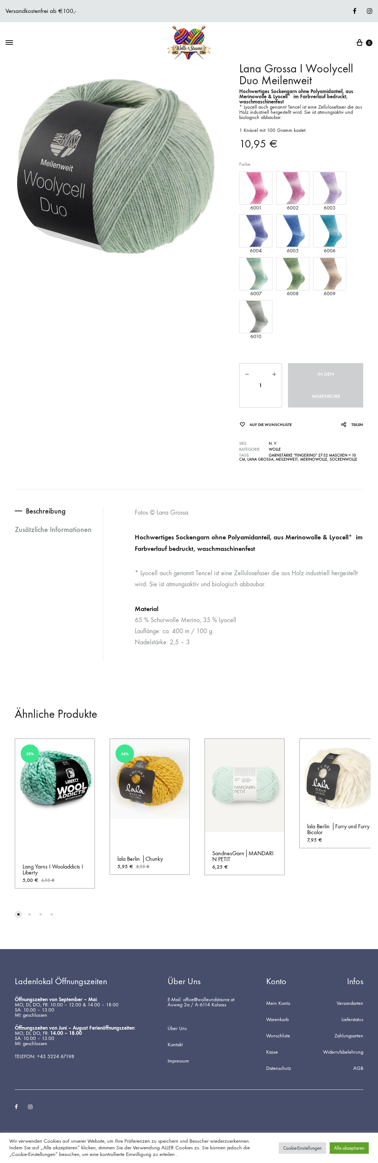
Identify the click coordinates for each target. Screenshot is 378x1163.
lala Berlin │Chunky (140, 858)
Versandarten (350, 1003)
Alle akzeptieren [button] (349, 1148)
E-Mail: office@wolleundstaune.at (201, 999)
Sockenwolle (343, 459)
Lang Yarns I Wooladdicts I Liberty (53, 869)
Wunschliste (278, 1035)
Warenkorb (277, 1019)
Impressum (178, 1061)
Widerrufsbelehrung (343, 1052)
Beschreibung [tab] (46, 511)
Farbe (245, 164)
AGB (358, 1068)
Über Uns (177, 1028)
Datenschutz (278, 1068)
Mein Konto (278, 1003)
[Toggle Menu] (9, 42)
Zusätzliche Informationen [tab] (53, 529)
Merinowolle (313, 459)
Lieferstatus (352, 1019)
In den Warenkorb (326, 385)
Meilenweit (287, 459)
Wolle (275, 449)
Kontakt (175, 1044)
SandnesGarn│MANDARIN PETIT (243, 856)
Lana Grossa (260, 459)
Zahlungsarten (348, 1035)
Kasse (272, 1052)
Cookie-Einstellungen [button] (302, 1148)
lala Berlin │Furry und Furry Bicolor (338, 829)
